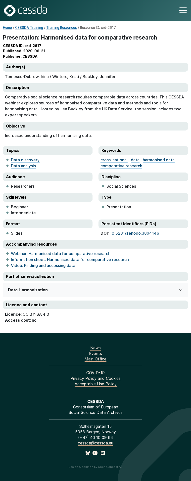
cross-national (114, 159)
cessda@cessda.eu (95, 442)
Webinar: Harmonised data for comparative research (60, 253)
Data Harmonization (28, 289)
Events (95, 353)
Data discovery (25, 159)
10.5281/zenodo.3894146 (134, 233)
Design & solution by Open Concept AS (95, 467)
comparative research (121, 165)
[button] (182, 10)
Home (7, 28)
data (135, 159)
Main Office (95, 358)
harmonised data (159, 159)
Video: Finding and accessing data (43, 265)
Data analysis (23, 165)
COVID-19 (95, 372)
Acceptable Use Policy (96, 383)
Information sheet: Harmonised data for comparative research (70, 259)
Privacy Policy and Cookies (95, 378)
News (95, 347)
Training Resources (61, 28)
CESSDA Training (29, 28)
